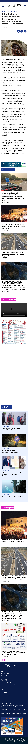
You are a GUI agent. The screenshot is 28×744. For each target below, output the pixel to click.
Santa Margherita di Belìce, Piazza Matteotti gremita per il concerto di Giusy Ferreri (13, 226)
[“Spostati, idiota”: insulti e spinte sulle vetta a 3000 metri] (14, 418)
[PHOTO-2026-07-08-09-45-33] (14, 345)
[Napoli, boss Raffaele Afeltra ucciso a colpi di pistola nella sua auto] (14, 440)
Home (3, 695)
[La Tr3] (8, 666)
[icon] (25, 6)
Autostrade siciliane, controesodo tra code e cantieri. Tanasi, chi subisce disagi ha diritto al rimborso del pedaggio (13, 255)
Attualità (14, 11)
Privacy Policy (17, 695)
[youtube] (6, 679)
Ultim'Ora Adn (5, 426)
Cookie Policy (17, 697)
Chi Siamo (4, 697)
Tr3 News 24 (5, 11)
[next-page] (5, 660)
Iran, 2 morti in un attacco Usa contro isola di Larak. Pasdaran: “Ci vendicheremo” (12, 498)
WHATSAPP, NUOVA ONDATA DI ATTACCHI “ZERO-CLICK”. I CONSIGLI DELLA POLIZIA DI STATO (13, 652)
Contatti (3, 699)
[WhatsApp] (25, 31)
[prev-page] (2, 660)
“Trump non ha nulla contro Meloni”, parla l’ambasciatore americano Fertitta (12, 474)
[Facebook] (18, 31)
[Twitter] (21, 31)
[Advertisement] (14, 360)
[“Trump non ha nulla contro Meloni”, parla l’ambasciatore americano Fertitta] (14, 462)
